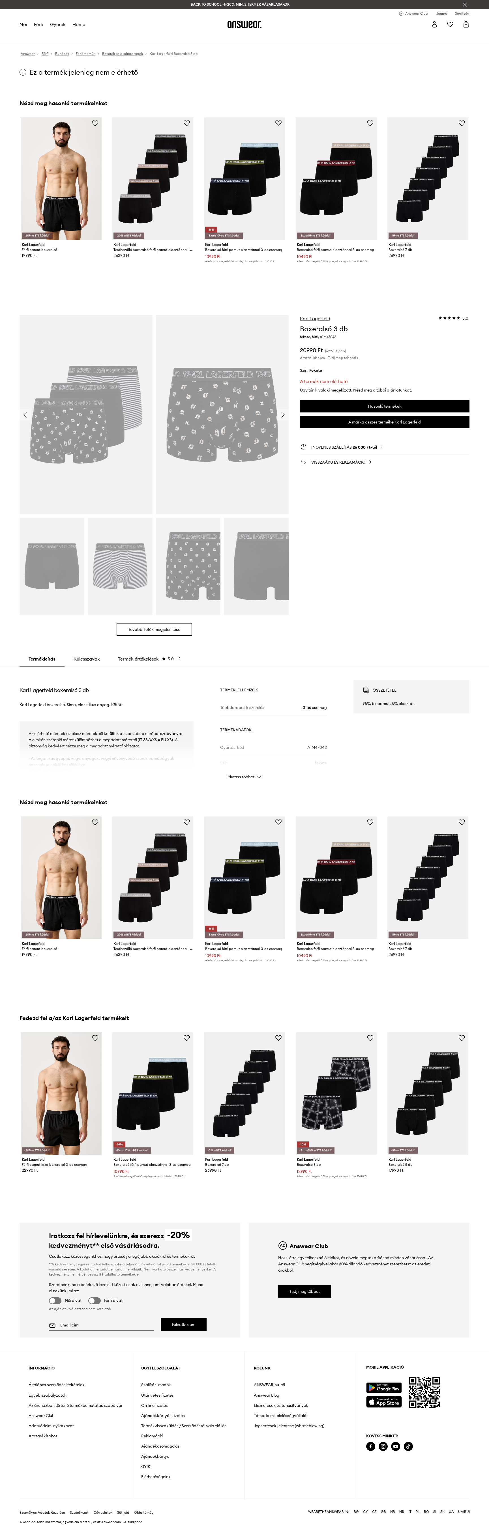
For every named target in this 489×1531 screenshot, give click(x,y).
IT (410, 1512)
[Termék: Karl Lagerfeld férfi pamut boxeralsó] (61, 178)
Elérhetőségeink (156, 1476)
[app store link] (384, 1401)
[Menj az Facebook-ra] (370, 1447)
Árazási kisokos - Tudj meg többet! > (329, 358)
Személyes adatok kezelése (42, 1513)
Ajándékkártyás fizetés (163, 1415)
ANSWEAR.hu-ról (269, 1384)
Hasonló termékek (385, 406)
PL (418, 1512)
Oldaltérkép (144, 1513)
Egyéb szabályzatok (48, 1395)
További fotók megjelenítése (154, 629)
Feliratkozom (183, 1324)
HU (401, 1512)
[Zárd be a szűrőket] (464, 4)
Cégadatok (103, 1513)
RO (426, 1512)
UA (451, 1512)
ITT (101, 1274)
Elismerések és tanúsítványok (281, 1405)
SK (442, 1512)
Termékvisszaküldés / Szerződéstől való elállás (184, 1425)
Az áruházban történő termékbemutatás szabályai (75, 1405)
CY (365, 1512)
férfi (38, 24)
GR (383, 1512)
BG (356, 1512)
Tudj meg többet (304, 1291)
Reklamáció (152, 1435)
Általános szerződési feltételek (57, 1384)
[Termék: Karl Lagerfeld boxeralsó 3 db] (336, 1093)
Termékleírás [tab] (42, 659)
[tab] (149, 659)
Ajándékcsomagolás (160, 1446)
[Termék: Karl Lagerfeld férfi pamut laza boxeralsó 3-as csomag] (61, 1093)
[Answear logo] (244, 24)
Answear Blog (266, 1395)
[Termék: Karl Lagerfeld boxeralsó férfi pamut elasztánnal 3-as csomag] (244, 178)
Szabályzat (79, 1513)
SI (434, 1512)
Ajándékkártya (155, 1456)
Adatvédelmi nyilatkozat (51, 1425)
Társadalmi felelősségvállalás (281, 1415)
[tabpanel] (244, 724)
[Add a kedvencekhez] (95, 123)
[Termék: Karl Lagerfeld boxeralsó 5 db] (427, 1093)
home (78, 24)
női (23, 24)
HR (392, 1512)
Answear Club (42, 1415)
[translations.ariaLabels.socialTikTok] (408, 1446)
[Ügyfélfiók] (434, 24)
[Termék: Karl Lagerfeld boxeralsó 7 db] (427, 178)
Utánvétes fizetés (157, 1395)
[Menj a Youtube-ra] (395, 1447)
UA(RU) (464, 1512)
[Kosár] (466, 24)
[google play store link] (384, 1387)
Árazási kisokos (43, 1435)
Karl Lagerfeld (315, 318)
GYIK (145, 1466)
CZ (374, 1512)
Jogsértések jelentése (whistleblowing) (289, 1425)
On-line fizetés (154, 1405)
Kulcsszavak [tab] (87, 659)
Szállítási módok (156, 1384)
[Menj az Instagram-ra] (383, 1447)
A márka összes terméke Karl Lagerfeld (384, 422)
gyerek (58, 24)
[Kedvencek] (450, 24)
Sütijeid (123, 1513)
